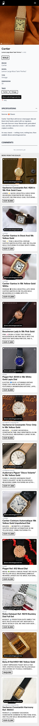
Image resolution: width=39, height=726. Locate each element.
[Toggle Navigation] (35, 3)
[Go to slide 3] (4, 43)
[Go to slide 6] (9, 43)
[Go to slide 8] (14, 159)
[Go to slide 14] (24, 396)
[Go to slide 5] (7, 43)
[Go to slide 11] (19, 207)
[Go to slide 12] (21, 396)
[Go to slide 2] (2, 43)
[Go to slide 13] (22, 396)
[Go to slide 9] (16, 159)
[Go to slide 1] (1, 43)
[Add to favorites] (35, 160)
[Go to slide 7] (10, 43)
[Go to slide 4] (8, 159)
